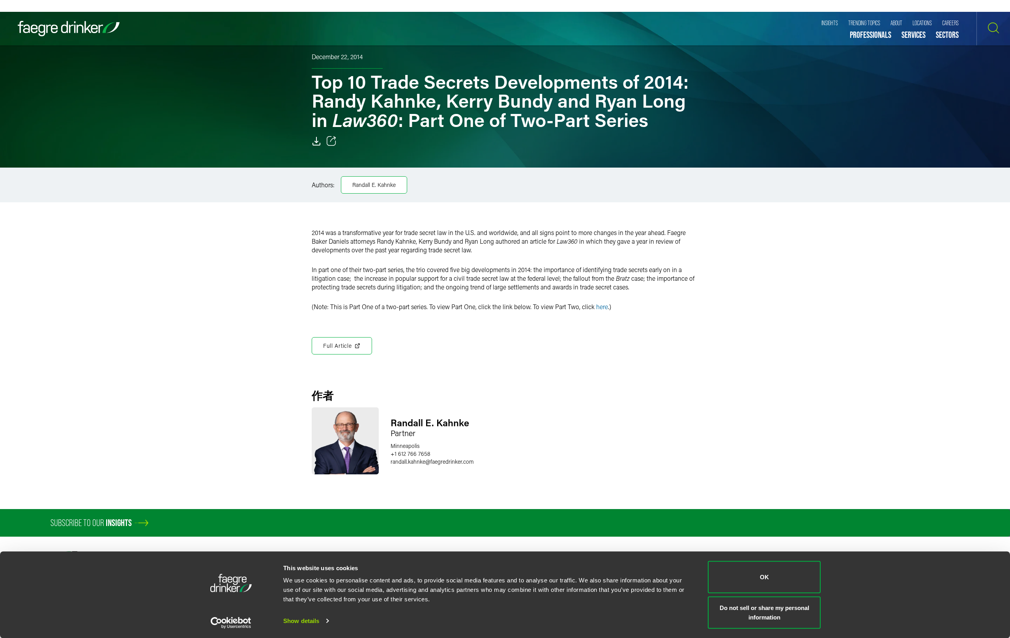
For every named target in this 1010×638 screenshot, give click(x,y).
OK (764, 577)
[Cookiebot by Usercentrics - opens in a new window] (231, 623)
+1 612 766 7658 (410, 453)
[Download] (316, 141)
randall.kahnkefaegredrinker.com (432, 461)
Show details (301, 620)
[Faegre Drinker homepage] (69, 28)
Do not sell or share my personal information (764, 612)
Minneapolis (405, 446)
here (602, 306)
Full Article (337, 345)
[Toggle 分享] (331, 141)
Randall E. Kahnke (374, 184)
